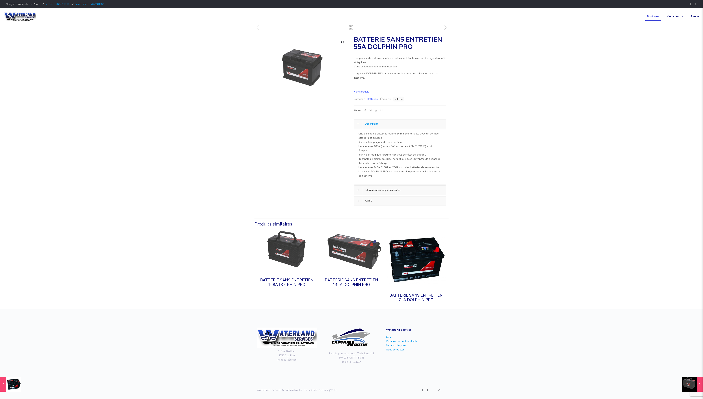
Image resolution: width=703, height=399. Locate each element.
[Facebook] (690, 4)
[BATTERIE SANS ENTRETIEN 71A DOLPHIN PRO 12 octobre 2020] (10, 384)
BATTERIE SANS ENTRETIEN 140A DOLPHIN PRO (351, 282)
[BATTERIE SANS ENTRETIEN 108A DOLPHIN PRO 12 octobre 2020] (692, 384)
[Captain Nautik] (695, 4)
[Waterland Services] (20, 16)
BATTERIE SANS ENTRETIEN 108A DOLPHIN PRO (286, 282)
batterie (399, 99)
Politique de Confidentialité (402, 341)
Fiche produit (361, 91)
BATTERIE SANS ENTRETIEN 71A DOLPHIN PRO (416, 297)
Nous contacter (395, 349)
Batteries (372, 99)
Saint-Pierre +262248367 (89, 4)
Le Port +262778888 (57, 4)
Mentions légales (396, 345)
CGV (388, 337)
